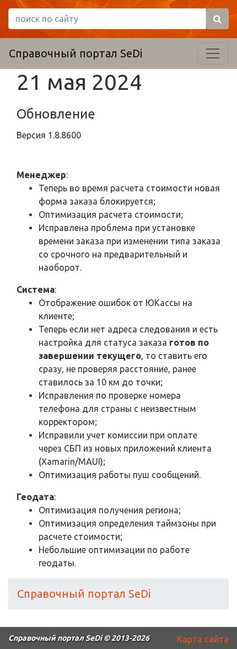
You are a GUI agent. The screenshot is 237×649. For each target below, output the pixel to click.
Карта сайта (203, 639)
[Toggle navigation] (212, 53)
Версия (32, 135)
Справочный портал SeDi (75, 53)
